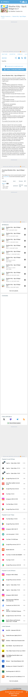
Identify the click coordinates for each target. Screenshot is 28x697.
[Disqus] (14, 355)
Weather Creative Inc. (16, 11)
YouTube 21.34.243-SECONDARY (14, 554)
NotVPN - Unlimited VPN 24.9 (13, 630)
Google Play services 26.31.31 (13, 544)
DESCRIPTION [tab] (12, 54)
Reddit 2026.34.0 (10, 549)
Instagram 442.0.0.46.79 (12, 529)
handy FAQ (6, 176)
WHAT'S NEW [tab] (4, 54)
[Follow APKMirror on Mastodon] (11, 419)
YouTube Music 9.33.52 (11, 504)
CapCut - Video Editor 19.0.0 (13, 473)
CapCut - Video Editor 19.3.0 (13, 590)
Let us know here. (17, 688)
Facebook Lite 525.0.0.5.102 (13, 605)
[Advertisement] (14, 37)
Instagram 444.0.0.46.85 (12, 595)
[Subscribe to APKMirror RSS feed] (24, 419)
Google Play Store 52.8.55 (12, 524)
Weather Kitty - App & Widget (19, 16)
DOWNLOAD (19, 54)
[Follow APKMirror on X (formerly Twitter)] (4, 419)
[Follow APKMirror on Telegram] (17, 419)
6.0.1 (5, 183)
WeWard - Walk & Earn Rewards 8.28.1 (15, 640)
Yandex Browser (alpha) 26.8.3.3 (14, 635)
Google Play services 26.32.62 (13, 579)
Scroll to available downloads (15, 69)
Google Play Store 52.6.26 (12, 488)
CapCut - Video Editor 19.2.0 (13, 585)
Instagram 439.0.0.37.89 (12, 499)
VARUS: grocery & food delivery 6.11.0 (15, 676)
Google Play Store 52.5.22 (12, 509)
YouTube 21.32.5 (10, 494)
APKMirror (6, 2)
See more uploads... (14, 290)
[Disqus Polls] (14, 316)
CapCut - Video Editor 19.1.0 (13, 468)
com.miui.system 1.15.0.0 (12, 534)
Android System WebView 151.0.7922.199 (12, 600)
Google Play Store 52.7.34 (12, 478)
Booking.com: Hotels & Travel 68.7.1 (15, 666)
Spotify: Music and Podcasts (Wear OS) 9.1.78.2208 (13, 620)
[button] (16, 58)
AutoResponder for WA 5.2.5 (13, 671)
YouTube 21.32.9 (10, 560)
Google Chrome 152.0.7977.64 (13, 615)
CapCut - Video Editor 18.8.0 (13, 463)
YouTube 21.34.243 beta (12, 539)
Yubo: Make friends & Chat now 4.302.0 (15, 651)
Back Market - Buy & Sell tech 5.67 (14, 645)
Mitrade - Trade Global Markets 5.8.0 (15, 661)
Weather (4, 58)
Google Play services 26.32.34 (13, 565)
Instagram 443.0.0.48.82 (12, 574)
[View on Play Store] (19, 58)
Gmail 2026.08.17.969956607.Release (13, 610)
